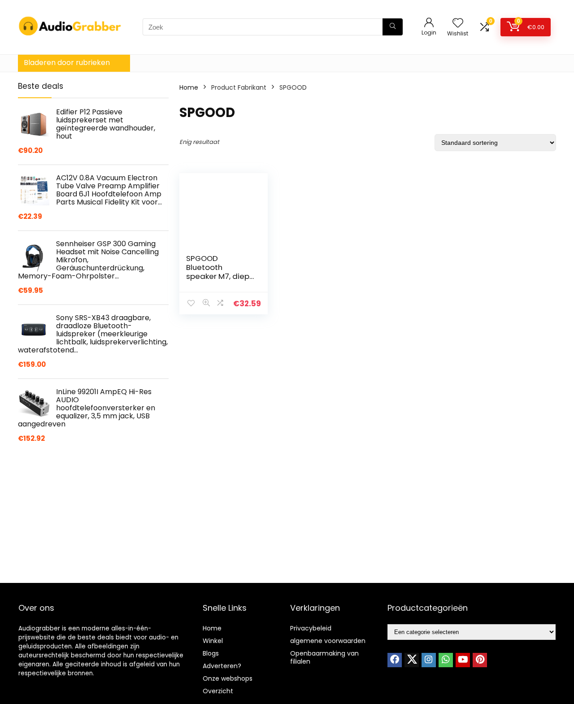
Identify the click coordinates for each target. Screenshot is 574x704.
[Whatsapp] (446, 660)
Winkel (213, 640)
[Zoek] (393, 26)
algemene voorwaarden (327, 640)
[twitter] (411, 660)
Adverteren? (222, 665)
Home (188, 87)
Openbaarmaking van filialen (324, 657)
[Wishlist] (457, 23)
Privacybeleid (310, 628)
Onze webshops (227, 678)
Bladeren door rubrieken (67, 62)
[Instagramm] (429, 660)
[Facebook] (394, 660)
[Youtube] (463, 660)
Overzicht (218, 691)
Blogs (211, 653)
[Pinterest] (480, 660)
